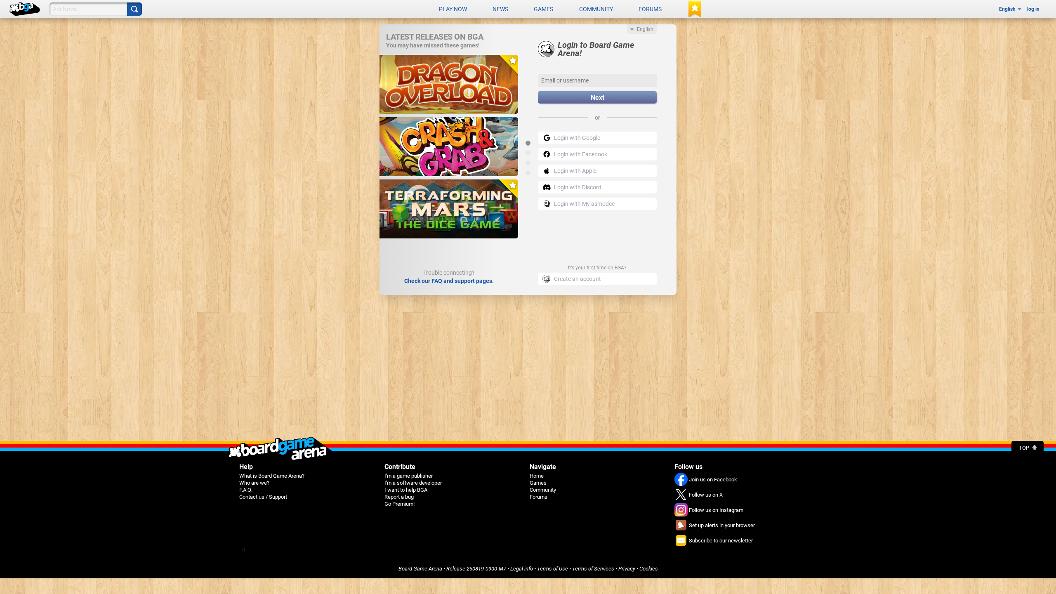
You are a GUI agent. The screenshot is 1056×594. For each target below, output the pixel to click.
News (500, 9)
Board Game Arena (420, 569)
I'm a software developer (413, 483)
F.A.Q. (245, 490)
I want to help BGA (405, 490)
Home (537, 476)
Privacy (626, 569)
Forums (650, 9)
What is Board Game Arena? (271, 476)
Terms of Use (552, 569)
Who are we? (254, 483)
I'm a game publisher (408, 476)
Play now (453, 9)
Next (597, 97)
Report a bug (399, 497)
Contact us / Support (263, 497)
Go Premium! (399, 504)
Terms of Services (593, 569)
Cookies (648, 569)
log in (1033, 9)
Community (596, 9)
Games (543, 9)
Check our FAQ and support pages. (449, 281)
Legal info (521, 569)
